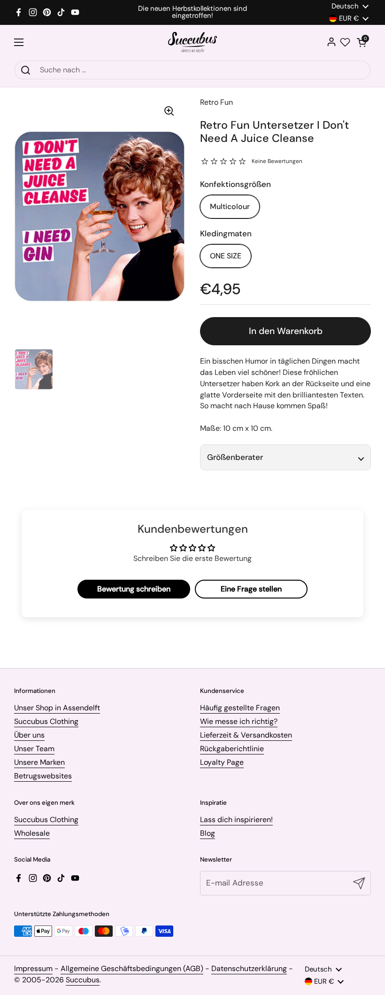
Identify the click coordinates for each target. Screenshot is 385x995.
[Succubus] (192, 42)
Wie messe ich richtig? (238, 721)
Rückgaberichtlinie (232, 749)
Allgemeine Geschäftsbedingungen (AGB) (132, 968)
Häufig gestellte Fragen (240, 708)
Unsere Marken (39, 762)
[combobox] (192, 70)
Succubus (83, 980)
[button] (361, 42)
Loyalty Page (222, 762)
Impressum (33, 968)
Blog (207, 833)
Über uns (29, 735)
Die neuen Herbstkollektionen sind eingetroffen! (192, 12)
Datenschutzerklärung (249, 968)
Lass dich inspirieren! (236, 819)
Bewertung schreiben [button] (133, 589)
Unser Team (34, 749)
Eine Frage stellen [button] (251, 589)
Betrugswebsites (43, 776)
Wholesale (32, 833)
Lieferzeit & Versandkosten (246, 735)
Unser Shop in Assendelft (57, 708)
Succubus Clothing (46, 721)
